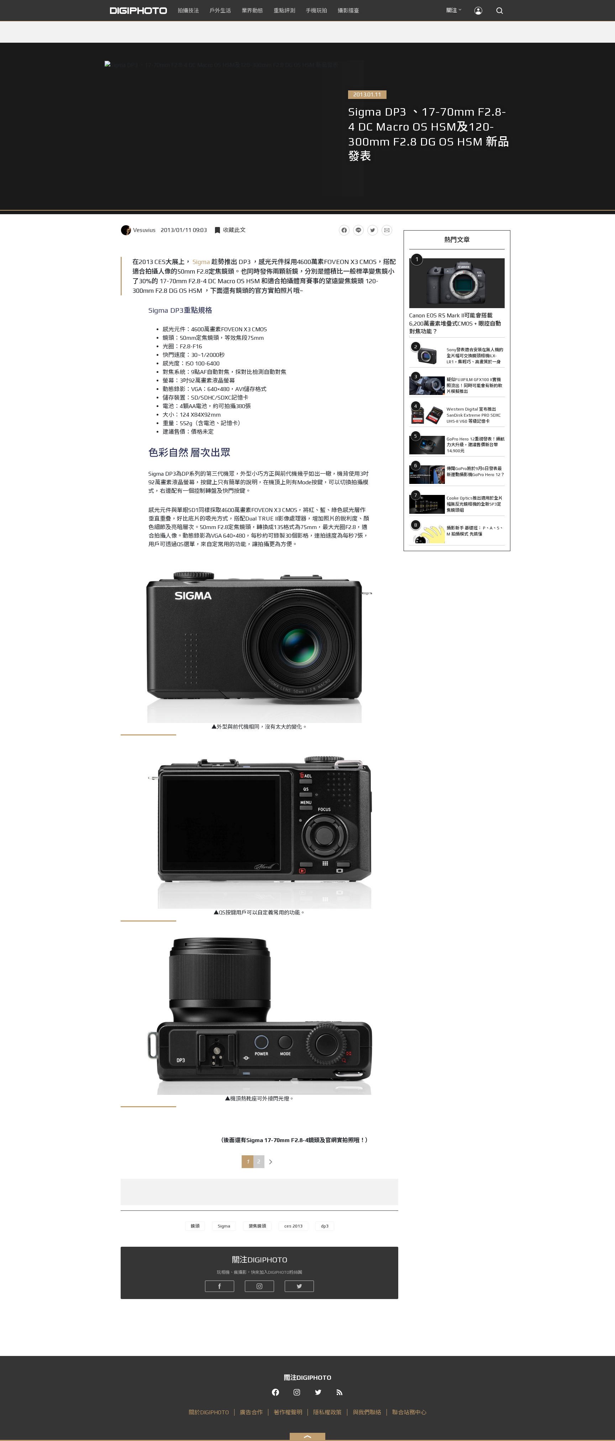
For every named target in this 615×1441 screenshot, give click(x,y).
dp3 (324, 1226)
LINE (358, 230)
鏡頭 (195, 1226)
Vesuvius (144, 230)
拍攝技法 (188, 10)
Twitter (372, 230)
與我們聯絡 (367, 1412)
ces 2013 (293, 1226)
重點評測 (284, 10)
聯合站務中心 (409, 1412)
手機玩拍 (316, 10)
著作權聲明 (288, 1412)
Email (387, 230)
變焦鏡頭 (257, 1226)
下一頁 (270, 1161)
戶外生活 (220, 10)
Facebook (344, 230)
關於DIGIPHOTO (209, 1412)
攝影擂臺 (348, 10)
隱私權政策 (327, 1412)
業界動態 (252, 10)
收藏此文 (234, 230)
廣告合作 (251, 1412)
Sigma (201, 261)
